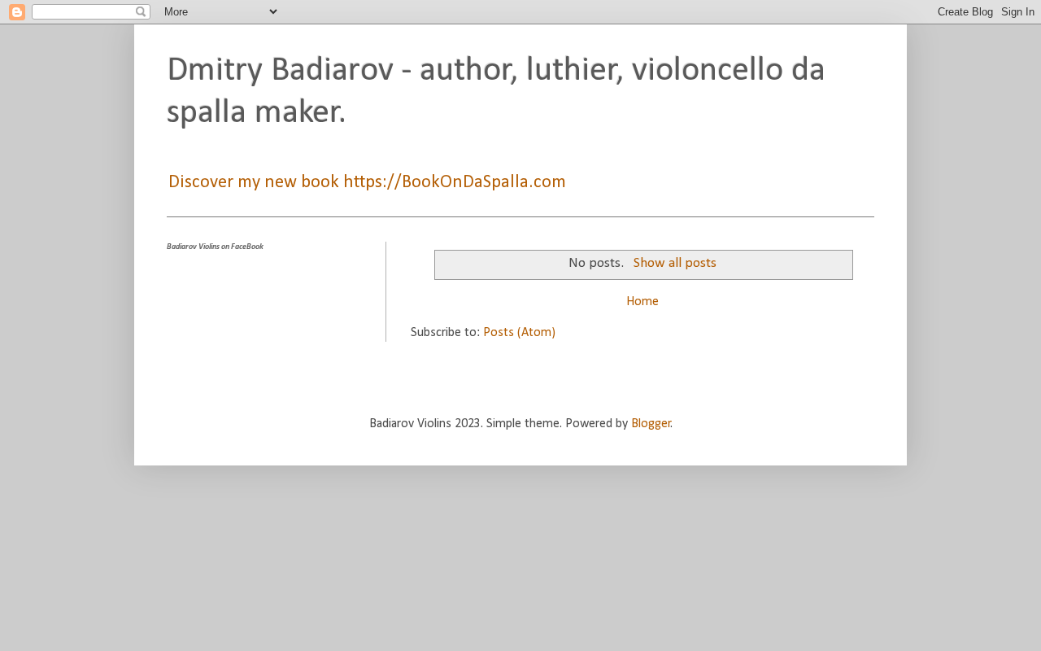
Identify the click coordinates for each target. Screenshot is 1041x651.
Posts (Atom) (519, 332)
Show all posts (675, 263)
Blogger (651, 423)
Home (642, 301)
